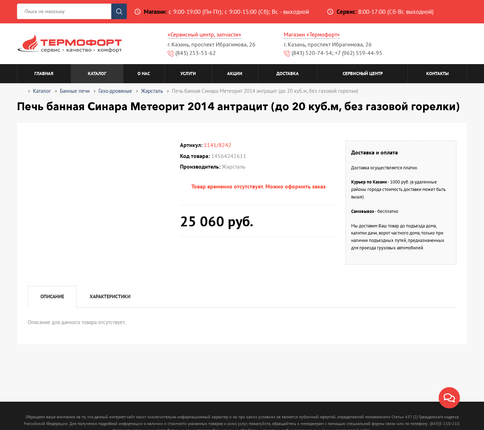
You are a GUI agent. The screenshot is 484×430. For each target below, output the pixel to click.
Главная (44, 73)
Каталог (97, 73)
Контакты (437, 73)
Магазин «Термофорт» (312, 34)
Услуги (188, 73)
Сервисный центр (363, 73)
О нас (143, 73)
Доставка (287, 73)
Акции (234, 73)
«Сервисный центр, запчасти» (204, 34)
